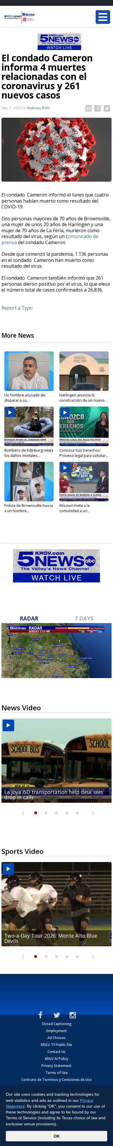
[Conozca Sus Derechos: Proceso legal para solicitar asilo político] (84, 426)
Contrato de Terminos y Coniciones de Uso (56, 1079)
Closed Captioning (57, 1023)
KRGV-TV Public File (56, 1044)
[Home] (39, 17)
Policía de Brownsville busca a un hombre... (28, 508)
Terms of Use (56, 1072)
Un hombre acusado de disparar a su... (24, 397)
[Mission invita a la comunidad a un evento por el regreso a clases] (84, 481)
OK (57, 1136)
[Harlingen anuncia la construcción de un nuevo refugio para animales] (84, 371)
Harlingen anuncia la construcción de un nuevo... (83, 397)
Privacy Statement (56, 1065)
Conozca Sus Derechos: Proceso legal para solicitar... (83, 453)
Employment (56, 1030)
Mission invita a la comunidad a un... (74, 508)
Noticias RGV (38, 107)
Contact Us (56, 1051)
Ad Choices (56, 1037)
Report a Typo (17, 308)
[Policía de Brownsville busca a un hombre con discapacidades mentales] (29, 481)
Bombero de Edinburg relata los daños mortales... (28, 453)
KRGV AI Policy (56, 1058)
